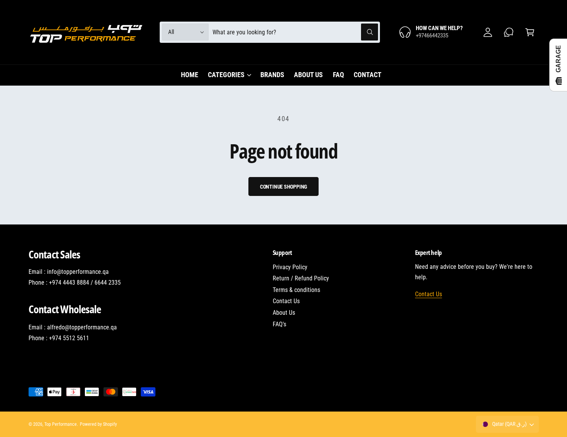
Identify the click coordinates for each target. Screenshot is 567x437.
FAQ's (279, 324)
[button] (529, 32)
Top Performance (60, 424)
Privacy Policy (290, 267)
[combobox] (295, 32)
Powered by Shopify (98, 424)
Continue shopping (283, 187)
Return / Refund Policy (301, 278)
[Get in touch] (509, 32)
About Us (284, 312)
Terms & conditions (296, 290)
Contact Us (286, 301)
